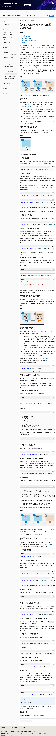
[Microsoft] (2, 12)
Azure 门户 (42, 47)
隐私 (34, 731)
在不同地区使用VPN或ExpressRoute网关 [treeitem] (8, 58)
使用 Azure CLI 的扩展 (34, 118)
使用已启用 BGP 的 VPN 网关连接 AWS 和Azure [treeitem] (10, 77)
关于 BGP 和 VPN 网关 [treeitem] (9, 64)
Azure (21, 20)
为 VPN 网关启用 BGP (25, 36)
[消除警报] (53, 3)
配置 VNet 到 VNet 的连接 (45, 545)
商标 (7, 735)
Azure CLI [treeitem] (8, 74)
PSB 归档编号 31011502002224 (24, 731)
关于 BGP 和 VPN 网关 (40, 716)
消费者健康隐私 (47, 733)
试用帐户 (52, 15)
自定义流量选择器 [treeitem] (7, 83)
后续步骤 (23, 42)
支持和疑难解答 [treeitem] (6, 90)
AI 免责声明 (21, 733)
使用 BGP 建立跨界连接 (26, 38)
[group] (37, 195)
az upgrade (31, 123)
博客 (32, 733)
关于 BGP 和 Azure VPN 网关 (29, 67)
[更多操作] (54, 20)
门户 (47, 15)
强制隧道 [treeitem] (6, 52)
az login (40, 109)
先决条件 (23, 35)
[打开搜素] (53, 12)
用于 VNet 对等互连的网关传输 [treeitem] (10, 55)
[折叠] (17, 19)
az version (27, 121)
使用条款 (3, 735)
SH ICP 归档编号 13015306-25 (7, 731)
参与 (36, 733)
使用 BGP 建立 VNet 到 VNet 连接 (28, 40)
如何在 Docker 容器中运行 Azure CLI (34, 106)
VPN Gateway (31, 20)
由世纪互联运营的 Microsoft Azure (8, 733)
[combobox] (9, 22)
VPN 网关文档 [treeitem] (6, 25)
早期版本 (27, 733)
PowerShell (49, 47)
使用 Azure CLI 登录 (34, 113)
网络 (25, 20)
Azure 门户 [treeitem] (8, 69)
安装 (37, 102)
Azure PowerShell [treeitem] (10, 71)
